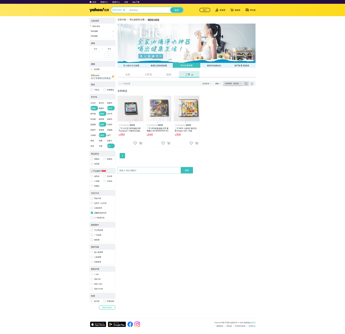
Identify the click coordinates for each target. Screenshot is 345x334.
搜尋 (187, 170)
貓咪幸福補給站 (214, 65)
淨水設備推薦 (186, 65)
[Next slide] (141, 108)
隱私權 (229, 326)
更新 (253, 322)
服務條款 (219, 326)
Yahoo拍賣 (99, 10)
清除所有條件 (107, 307)
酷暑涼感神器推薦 (159, 65)
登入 (205, 10)
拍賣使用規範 (240, 326)
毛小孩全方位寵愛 (131, 65)
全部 (127, 74)
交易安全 (252, 326)
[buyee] (102, 76)
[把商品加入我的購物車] (140, 143)
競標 (168, 74)
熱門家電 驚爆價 (241, 65)
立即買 (148, 74)
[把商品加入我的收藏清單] (135, 143)
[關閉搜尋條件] (124, 10)
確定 (109, 55)
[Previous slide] (119, 108)
